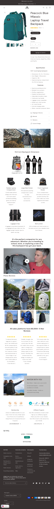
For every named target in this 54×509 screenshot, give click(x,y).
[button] (4, 7)
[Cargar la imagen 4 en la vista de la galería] (21, 45)
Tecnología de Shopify (46, 500)
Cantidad (33, 41)
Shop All (29, 453)
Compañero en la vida (8, 457)
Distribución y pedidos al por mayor (7, 462)
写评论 (27, 437)
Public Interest (7, 467)
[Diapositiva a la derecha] (25, 45)
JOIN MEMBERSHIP (14, 424)
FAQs (16, 471)
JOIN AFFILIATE (38, 424)
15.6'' (33, 38)
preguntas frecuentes (30, 460)
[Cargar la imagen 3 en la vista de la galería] (17, 45)
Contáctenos (18, 453)
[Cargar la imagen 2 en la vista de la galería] (13, 45)
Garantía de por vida (19, 461)
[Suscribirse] (25, 483)
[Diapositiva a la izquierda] (5, 45)
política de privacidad (30, 465)
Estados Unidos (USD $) (11, 495)
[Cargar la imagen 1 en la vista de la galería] (8, 45)
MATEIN (40, 500)
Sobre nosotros (7, 453)
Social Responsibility (9, 471)
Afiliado (29, 456)
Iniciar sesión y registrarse (19, 466)
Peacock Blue (35, 33)
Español (7, 503)
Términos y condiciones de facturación (31, 471)
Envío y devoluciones (18, 457)
